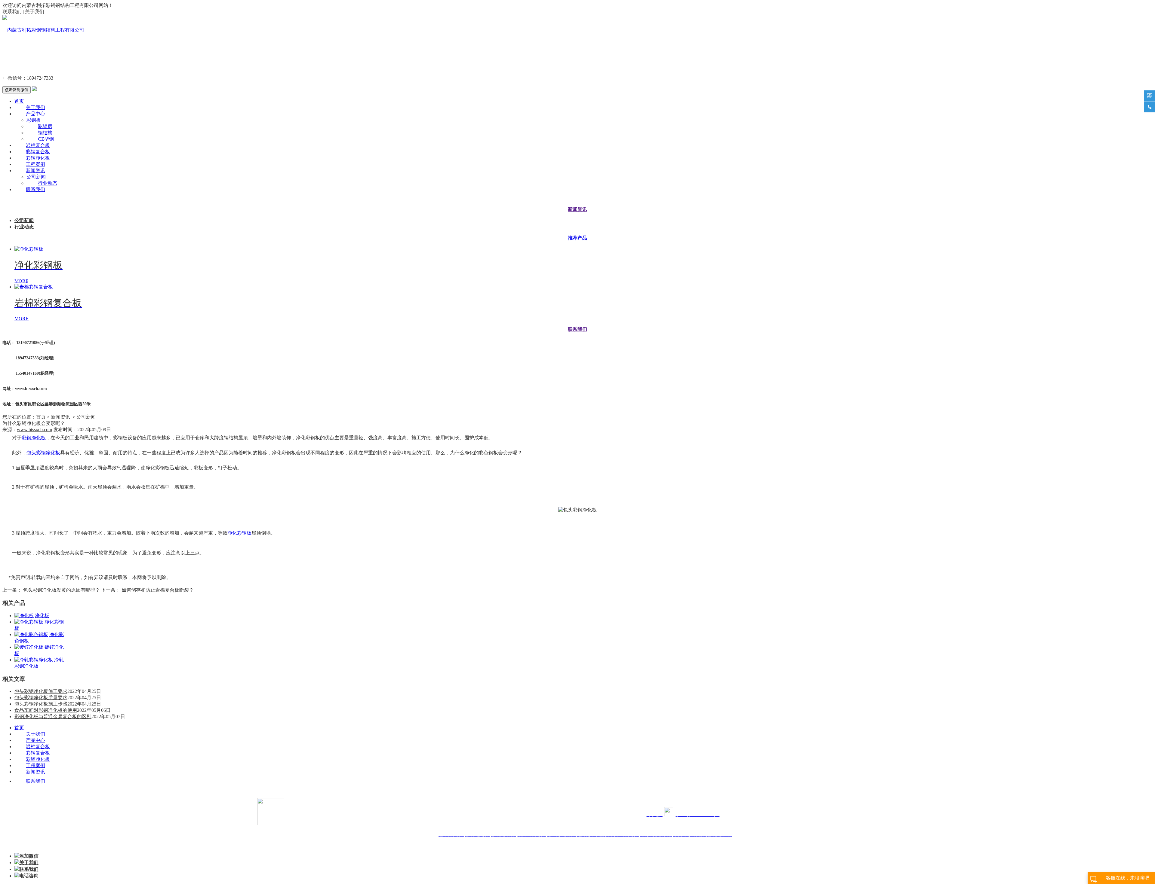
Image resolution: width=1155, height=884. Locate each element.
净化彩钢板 (239, 532)
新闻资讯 (35, 170)
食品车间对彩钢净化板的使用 (45, 710)
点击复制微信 (16, 89)
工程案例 (35, 164)
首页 (19, 101)
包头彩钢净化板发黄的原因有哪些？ (61, 590)
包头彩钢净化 (40, 452)
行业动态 (47, 183)
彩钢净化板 (38, 157)
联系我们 (35, 189)
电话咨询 (28, 875)
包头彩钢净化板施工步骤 (40, 703)
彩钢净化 (31, 437)
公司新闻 (36, 176)
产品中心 (35, 113)
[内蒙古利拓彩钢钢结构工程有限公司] (43, 30)
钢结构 (45, 132)
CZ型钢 (46, 139)
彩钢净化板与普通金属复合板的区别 (52, 716)
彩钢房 (45, 126)
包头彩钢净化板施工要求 (40, 691)
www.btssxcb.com (34, 429)
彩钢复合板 (38, 151)
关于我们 (35, 107)
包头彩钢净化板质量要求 (40, 697)
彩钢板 (33, 120)
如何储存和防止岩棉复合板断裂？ (157, 590)
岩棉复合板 (38, 145)
